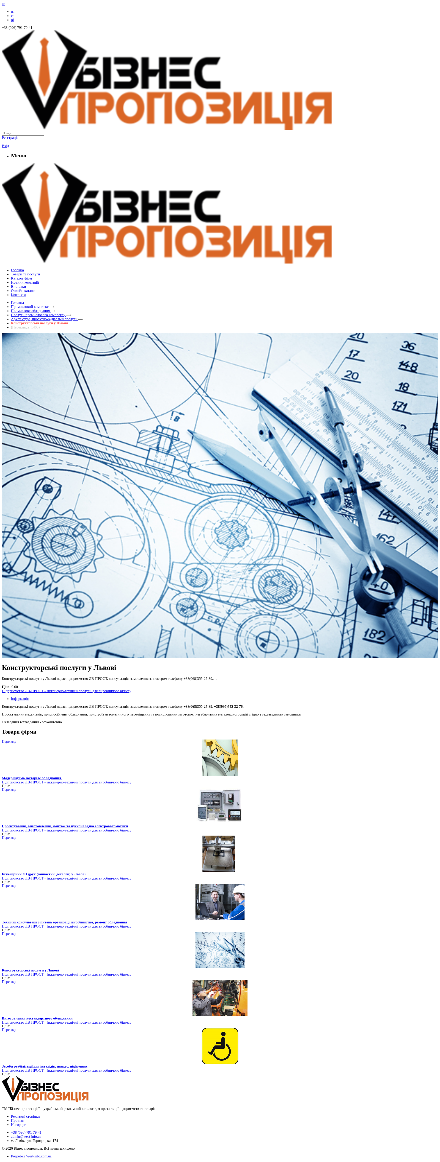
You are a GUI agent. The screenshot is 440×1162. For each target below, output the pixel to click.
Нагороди (18, 1125)
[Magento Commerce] (220, 261)
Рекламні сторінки (25, 1116)
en (12, 16)
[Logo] (59, 1101)
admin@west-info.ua (26, 1136)
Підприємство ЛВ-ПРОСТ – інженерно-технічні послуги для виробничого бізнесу (66, 691)
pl (12, 20)
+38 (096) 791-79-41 (26, 1132)
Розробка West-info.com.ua (31, 1156)
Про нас (17, 1120)
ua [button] (3, 4)
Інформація (20, 699)
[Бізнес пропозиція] (220, 129)
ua (12, 11)
